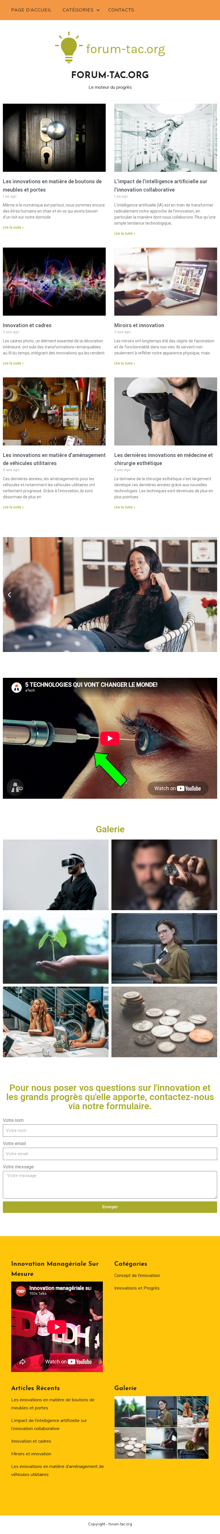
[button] (9, 594)
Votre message (18, 1167)
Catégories (78, 10)
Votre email (14, 1143)
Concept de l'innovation (137, 1275)
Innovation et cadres (27, 325)
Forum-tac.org (110, 75)
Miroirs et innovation (139, 325)
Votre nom (13, 1120)
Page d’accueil (31, 10)
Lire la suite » (13, 227)
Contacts (121, 10)
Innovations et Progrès (137, 1288)
